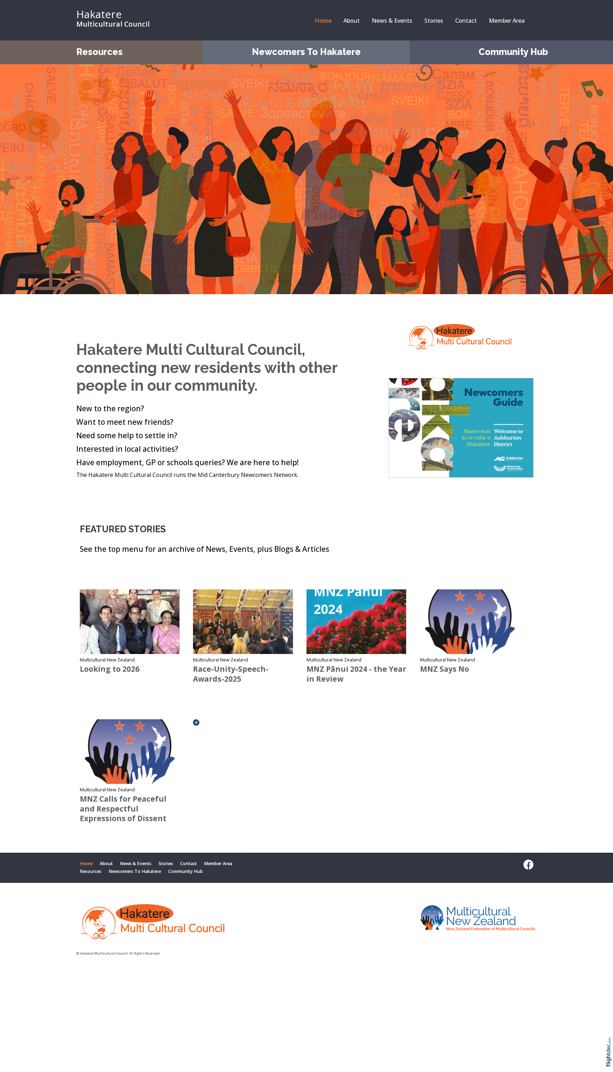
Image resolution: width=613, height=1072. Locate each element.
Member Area (507, 20)
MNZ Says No (444, 669)
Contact (466, 20)
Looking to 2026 (109, 669)
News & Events (392, 20)
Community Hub (513, 51)
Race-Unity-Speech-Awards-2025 (231, 673)
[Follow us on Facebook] (527, 865)
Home (323, 20)
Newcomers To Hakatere (306, 51)
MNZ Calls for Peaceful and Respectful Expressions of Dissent (123, 808)
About (351, 20)
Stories (433, 20)
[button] (610, 1061)
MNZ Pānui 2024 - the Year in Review (356, 673)
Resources (99, 51)
